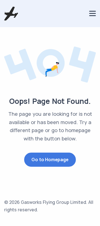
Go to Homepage (49, 159)
